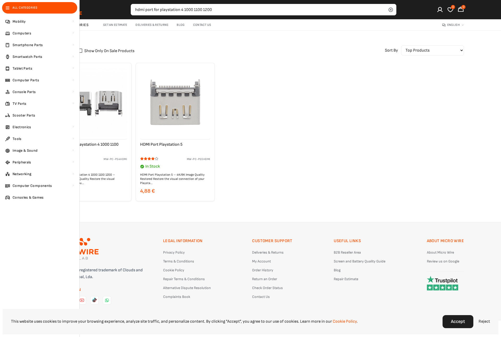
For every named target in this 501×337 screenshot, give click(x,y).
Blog (180, 25)
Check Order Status (267, 288)
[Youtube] (82, 300)
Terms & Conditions (178, 261)
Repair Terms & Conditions (184, 279)
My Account (261, 261)
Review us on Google (443, 261)
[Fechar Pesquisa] (390, 9)
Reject (484, 321)
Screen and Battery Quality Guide (359, 261)
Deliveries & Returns (151, 25)
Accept (458, 321)
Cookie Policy (173, 270)
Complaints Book (176, 297)
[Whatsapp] (107, 300)
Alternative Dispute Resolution (187, 288)
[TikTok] (94, 300)
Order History (262, 270)
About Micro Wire (440, 252)
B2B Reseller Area (347, 252)
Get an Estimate (115, 25)
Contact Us (202, 25)
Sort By (391, 50)
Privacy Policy (174, 252)
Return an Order (264, 279)
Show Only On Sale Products (109, 50)
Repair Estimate (346, 279)
